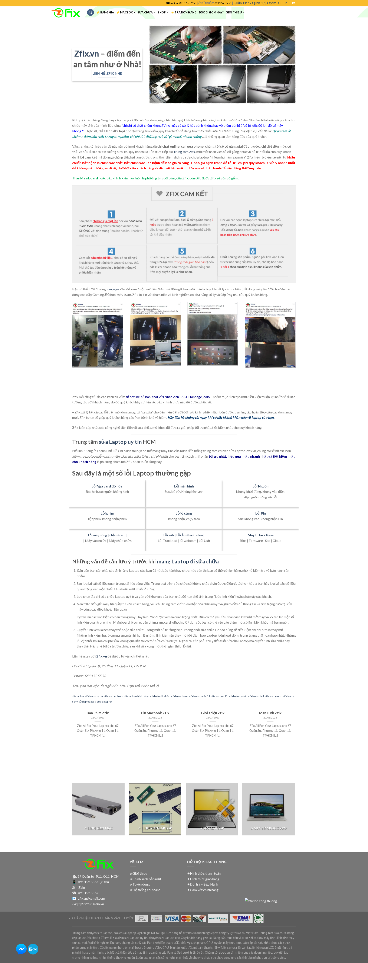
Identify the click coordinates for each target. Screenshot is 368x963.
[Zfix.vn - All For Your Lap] (65, 13)
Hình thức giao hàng (204, 879)
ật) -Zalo (78, 887)
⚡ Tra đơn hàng (184, 12)
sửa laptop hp (104, 701)
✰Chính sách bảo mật (145, 879)
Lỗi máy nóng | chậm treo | (107, 535)
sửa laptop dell (256, 696)
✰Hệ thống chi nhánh (145, 890)
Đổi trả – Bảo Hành (204, 884)
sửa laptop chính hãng (136, 696)
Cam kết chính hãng (204, 890)
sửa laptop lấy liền (160, 696)
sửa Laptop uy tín (120, 441)
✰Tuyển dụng (140, 884)
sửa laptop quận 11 (199, 696)
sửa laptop (78, 696)
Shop (162, 12)
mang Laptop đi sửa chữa (188, 561)
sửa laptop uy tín (94, 696)
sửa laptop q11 (219, 696)
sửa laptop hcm (179, 696)
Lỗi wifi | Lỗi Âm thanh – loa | (183, 535)
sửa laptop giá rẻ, (238, 696)
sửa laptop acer (273, 696)
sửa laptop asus (87, 701)
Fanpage (112, 289)
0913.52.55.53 (222, 3)
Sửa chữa (145, 12)
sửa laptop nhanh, (114, 696)
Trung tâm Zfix (184, 152)
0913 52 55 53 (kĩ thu (93, 882)
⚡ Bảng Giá (105, 12)
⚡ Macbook (125, 12)
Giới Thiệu (234, 12)
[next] (296, 347)
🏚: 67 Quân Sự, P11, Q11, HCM (95, 876)
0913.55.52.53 (187, 3)
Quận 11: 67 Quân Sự (249, 3)
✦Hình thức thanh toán (204, 873)
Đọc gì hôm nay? (211, 12)
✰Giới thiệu (138, 873)
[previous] (71, 347)
